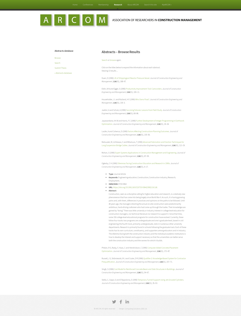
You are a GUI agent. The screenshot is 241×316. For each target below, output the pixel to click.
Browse (58, 58)
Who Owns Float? (142, 99)
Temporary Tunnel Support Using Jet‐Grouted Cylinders (160, 280)
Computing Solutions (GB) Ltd (136, 309)
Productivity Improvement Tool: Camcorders (144, 89)
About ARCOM (133, 4)
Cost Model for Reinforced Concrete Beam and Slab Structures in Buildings (144, 269)
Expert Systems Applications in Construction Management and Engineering (145, 152)
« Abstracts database (63, 73)
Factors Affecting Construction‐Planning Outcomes (148, 131)
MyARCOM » (166, 4)
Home (75, 4)
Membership (103, 4)
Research (118, 4)
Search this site (150, 4)
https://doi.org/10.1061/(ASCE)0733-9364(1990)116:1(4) (135, 187)
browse (113, 60)
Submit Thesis (60, 68)
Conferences (88, 4)
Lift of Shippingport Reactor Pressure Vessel (131, 78)
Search (57, 63)
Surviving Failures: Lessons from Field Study (144, 110)
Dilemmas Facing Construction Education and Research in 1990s (143, 163)
